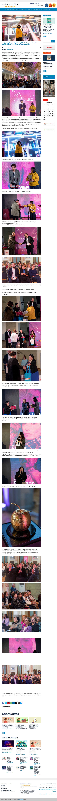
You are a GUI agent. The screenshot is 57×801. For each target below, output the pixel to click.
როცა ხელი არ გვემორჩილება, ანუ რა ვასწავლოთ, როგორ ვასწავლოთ (37, 760)
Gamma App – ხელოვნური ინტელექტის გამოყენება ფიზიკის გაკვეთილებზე (7, 749)
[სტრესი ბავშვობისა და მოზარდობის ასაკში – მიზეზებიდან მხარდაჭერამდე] (17, 758)
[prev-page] (3, 733)
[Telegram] (21, 703)
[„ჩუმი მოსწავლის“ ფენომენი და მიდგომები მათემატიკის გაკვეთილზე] (4, 768)
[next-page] (4, 733)
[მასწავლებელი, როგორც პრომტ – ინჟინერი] (17, 768)
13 (49, 111)
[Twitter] (53, 1)
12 (47, 111)
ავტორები (3, 787)
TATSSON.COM (20, 799)
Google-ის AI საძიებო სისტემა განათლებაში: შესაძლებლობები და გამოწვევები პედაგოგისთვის (34, 726)
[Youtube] (55, 1)
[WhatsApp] (11, 703)
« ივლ (44, 119)
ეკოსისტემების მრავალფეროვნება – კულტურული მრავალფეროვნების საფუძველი (20, 751)
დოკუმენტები (4, 788)
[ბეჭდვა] (19, 703)
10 (44, 111)
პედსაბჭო (3, 785)
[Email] (16, 703)
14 (50, 111)
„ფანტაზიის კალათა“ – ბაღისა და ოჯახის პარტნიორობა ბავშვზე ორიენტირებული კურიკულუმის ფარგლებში (21, 726)
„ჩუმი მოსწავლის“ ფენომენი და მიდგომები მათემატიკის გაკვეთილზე (10, 768)
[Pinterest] (8, 703)
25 (45, 115)
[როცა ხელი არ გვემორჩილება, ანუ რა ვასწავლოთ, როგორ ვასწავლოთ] (31, 758)
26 (47, 115)
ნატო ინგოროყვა (10, 49)
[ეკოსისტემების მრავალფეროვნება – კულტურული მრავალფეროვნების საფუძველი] (21, 743)
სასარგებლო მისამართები (6, 790)
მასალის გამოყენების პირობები (8, 791)
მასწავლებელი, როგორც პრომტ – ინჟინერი (23, 767)
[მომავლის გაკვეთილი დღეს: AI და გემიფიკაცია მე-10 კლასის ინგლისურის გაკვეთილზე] (8, 720)
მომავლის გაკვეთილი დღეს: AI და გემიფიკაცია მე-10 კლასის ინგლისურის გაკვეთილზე (35, 751)
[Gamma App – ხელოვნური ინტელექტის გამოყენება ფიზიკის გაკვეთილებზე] (8, 743)
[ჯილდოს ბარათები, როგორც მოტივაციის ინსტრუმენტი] (4, 758)
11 (45, 111)
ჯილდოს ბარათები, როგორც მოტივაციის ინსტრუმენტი (9, 759)
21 (50, 113)
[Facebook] (51, 1)
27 (49, 115)
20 (49, 113)
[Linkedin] (13, 703)
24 (44, 115)
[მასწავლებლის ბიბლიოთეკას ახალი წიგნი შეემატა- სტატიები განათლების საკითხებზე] (49, 21)
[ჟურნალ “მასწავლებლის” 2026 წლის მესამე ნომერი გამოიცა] (49, 58)
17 (44, 113)
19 (47, 113)
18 (45, 113)
